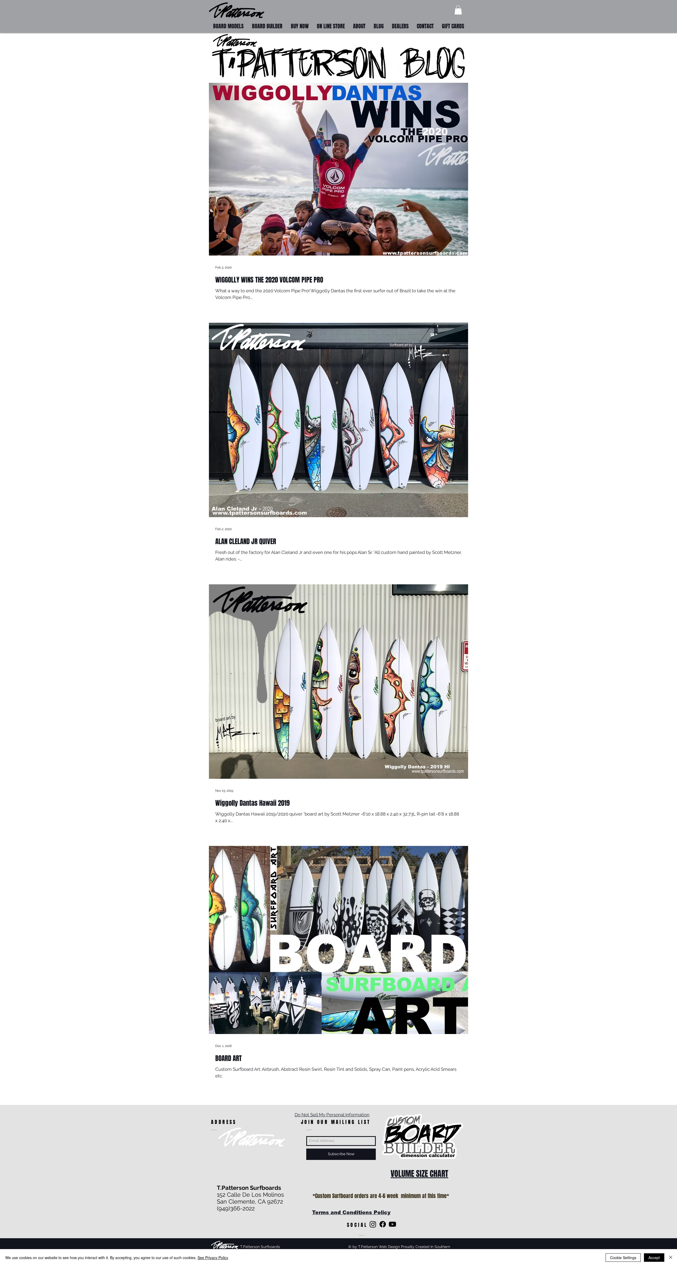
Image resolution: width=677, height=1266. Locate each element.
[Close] (670, 1257)
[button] (458, 10)
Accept (654, 1257)
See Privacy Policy (213, 1257)
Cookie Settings (623, 1257)
